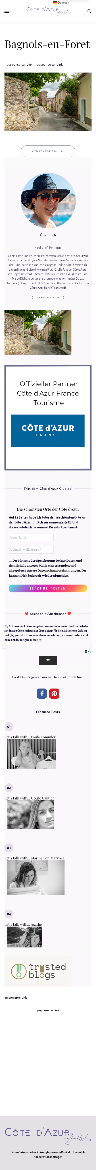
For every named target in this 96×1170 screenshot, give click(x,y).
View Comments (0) (45, 151)
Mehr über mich (48, 297)
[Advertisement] (48, 1061)
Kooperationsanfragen (48, 1157)
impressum (54, 1152)
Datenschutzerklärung (33, 1152)
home (15, 1152)
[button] (42, 694)
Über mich (78, 1152)
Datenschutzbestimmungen (59, 570)
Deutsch (63, 2)
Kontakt (66, 1152)
